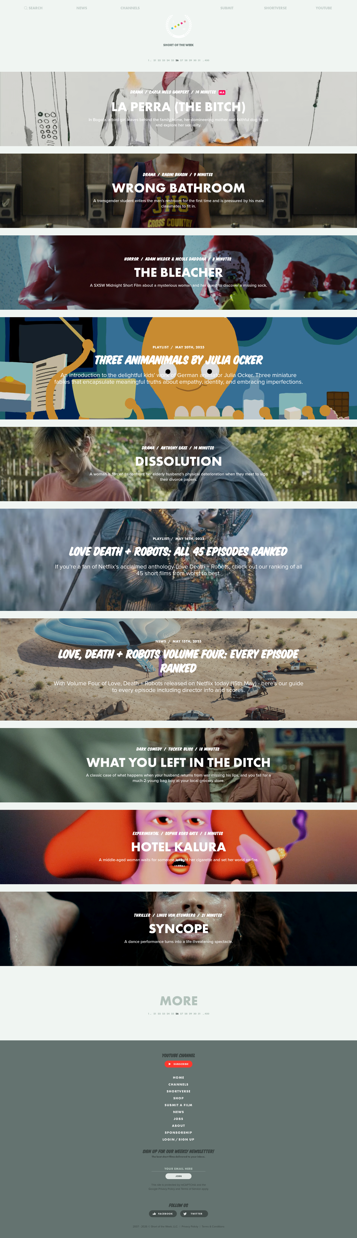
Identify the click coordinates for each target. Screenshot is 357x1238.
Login (169, 1139)
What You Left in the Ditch (178, 762)
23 (163, 60)
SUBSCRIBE (181, 1064)
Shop (178, 1098)
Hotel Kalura (178, 846)
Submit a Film (178, 1105)
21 (154, 60)
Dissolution (178, 461)
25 (172, 60)
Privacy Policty (190, 1226)
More (179, 1000)
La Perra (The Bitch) (178, 106)
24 (168, 60)
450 (207, 60)
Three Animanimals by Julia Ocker (178, 359)
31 (199, 60)
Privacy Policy (166, 1189)
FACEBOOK (165, 1213)
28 (185, 60)
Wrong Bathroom (178, 188)
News (178, 1112)
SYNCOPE (178, 928)
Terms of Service (191, 1189)
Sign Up (186, 1139)
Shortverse (179, 1091)
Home (178, 1077)
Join (179, 1176)
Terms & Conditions (213, 1226)
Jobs (178, 1119)
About (178, 1125)
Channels (178, 1084)
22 (159, 60)
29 (190, 60)
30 (194, 60)
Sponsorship (178, 1132)
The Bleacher (178, 272)
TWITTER (196, 1213)
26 (177, 60)
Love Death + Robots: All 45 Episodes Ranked (178, 550)
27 (181, 60)
